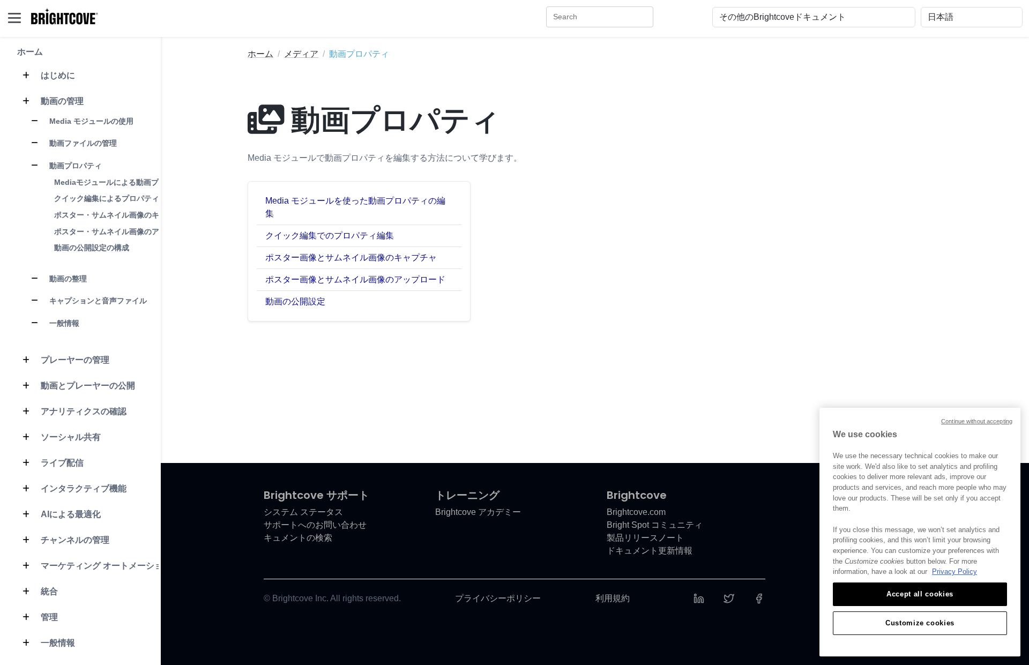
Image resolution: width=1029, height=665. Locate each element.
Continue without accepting (976, 421)
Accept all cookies (919, 594)
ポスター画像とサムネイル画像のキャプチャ (351, 257)
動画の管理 (61, 101)
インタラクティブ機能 (82, 488)
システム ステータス (303, 512)
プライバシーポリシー (498, 598)
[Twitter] (728, 598)
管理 (48, 617)
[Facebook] (758, 598)
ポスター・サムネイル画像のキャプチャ (121, 215)
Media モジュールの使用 (90, 121)
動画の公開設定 (295, 301)
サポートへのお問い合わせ (315, 524)
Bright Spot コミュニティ (655, 524)
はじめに (57, 75)
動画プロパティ (74, 165)
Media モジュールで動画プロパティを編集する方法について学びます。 (385, 157)
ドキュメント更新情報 (649, 550)
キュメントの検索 (298, 537)
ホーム (30, 51)
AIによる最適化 (70, 514)
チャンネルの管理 (74, 539)
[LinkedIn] (698, 598)
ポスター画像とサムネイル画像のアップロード (355, 279)
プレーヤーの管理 (74, 359)
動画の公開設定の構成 (91, 247)
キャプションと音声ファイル (97, 300)
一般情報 (63, 323)
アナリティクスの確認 (82, 411)
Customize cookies (920, 623)
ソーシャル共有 (70, 437)
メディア (301, 53)
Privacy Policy (954, 571)
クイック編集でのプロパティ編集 (329, 235)
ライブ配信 (61, 462)
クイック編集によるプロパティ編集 (114, 198)
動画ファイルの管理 (82, 143)
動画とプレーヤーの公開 (87, 385)
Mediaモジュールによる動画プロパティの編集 (132, 182)
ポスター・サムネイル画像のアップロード (125, 231)
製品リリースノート (645, 537)
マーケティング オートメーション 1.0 (112, 565)
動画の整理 (67, 278)
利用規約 (612, 598)
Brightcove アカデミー (478, 512)
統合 (48, 591)
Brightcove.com (636, 512)
